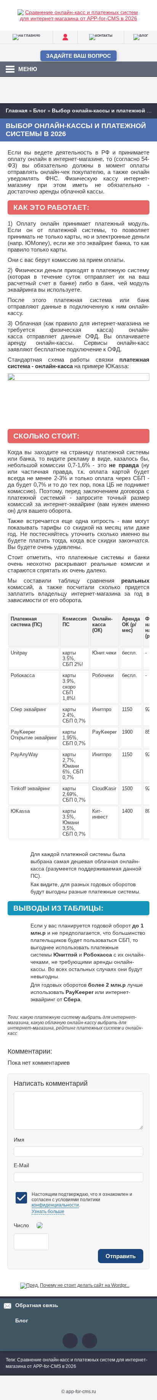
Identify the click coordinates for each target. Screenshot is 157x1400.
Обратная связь (36, 1305)
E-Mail (21, 1165)
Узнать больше (48, 1211)
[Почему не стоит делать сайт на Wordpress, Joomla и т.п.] (29, 1285)
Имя (19, 1140)
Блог (21, 1320)
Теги (10, 1360)
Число (21, 1225)
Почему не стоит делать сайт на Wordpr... (85, 1285)
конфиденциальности (55, 1205)
